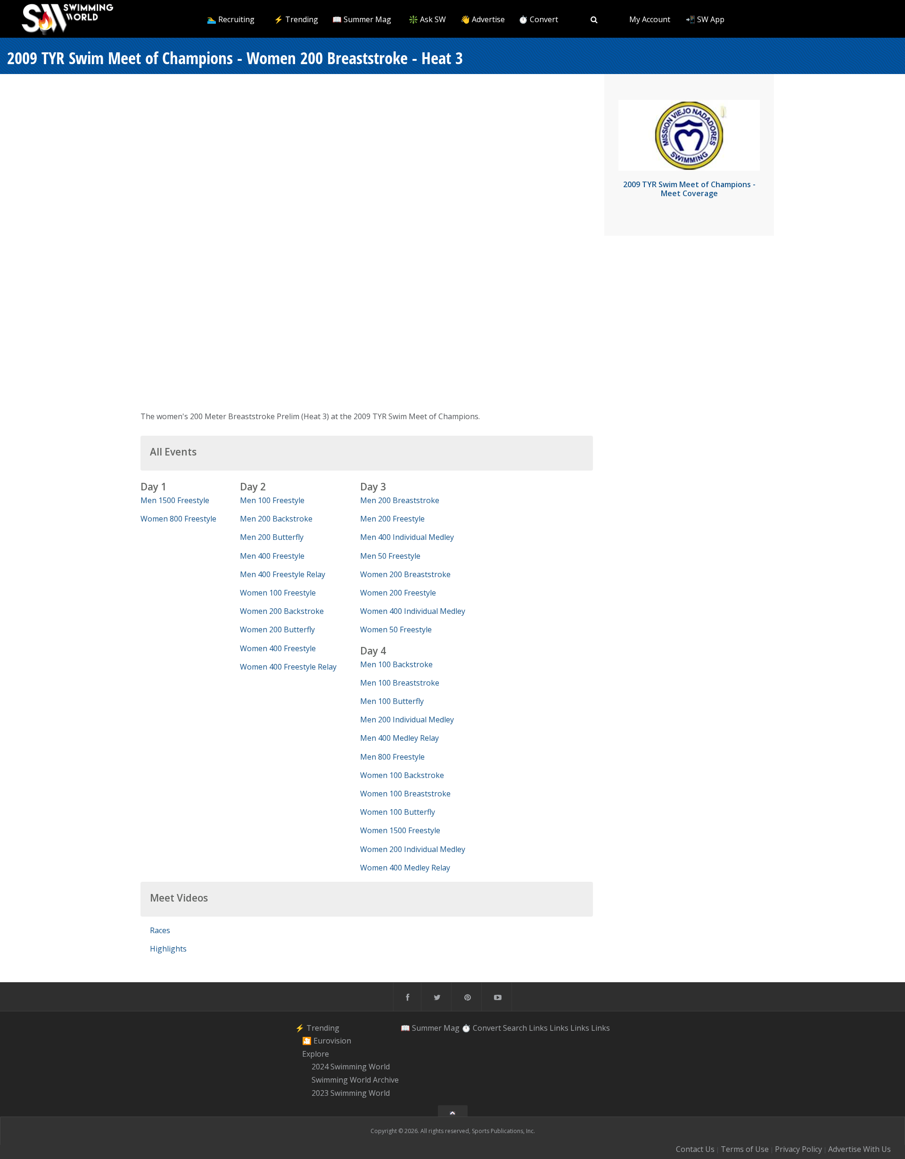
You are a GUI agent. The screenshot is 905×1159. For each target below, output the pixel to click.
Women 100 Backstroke (402, 775)
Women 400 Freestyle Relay (288, 667)
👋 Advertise (483, 19)
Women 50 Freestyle (396, 629)
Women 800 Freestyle (178, 518)
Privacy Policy (798, 1149)
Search (515, 1027)
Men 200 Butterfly (272, 537)
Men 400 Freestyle (272, 556)
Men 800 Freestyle (392, 757)
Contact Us (695, 1149)
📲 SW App (705, 19)
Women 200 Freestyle (398, 593)
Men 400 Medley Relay (399, 738)
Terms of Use (745, 1149)
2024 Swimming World (351, 1067)
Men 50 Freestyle (390, 556)
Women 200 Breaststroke (405, 574)
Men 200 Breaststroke (399, 500)
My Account (649, 19)
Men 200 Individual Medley (407, 719)
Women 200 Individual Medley (412, 849)
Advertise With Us (859, 1149)
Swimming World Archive (355, 1080)
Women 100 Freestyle (278, 593)
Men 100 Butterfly (392, 701)
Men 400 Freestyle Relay (282, 574)
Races (160, 930)
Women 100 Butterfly (397, 812)
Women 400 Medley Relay (405, 867)
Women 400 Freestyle (278, 648)
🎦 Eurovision (326, 1040)
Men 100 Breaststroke (399, 683)
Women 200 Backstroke (282, 611)
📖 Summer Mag (361, 19)
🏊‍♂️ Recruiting (231, 19)
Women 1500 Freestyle (400, 830)
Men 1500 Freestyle (174, 500)
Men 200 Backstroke (276, 518)
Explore (315, 1054)
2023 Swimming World (351, 1093)
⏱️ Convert (538, 19)
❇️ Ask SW (427, 19)
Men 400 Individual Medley (407, 537)
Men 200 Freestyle (392, 518)
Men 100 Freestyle (272, 500)
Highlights (168, 949)
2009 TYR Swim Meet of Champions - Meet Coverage (689, 189)
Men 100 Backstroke (396, 664)
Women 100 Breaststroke (405, 793)
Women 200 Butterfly (277, 629)
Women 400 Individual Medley (412, 611)
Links (538, 1027)
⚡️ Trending (296, 19)
